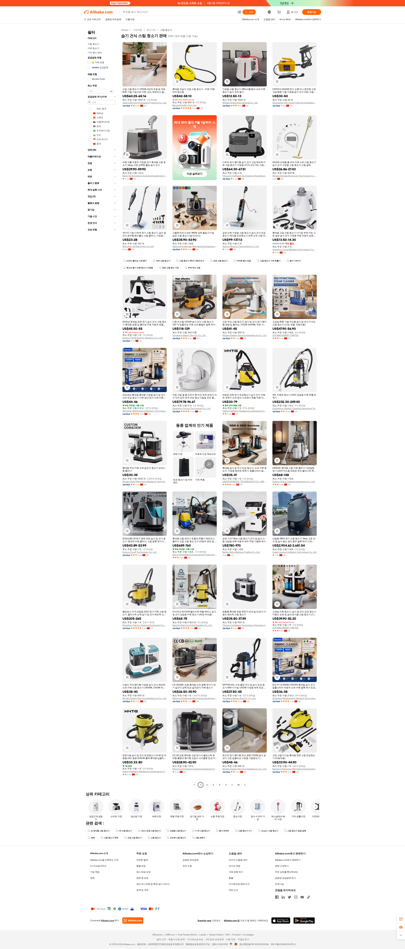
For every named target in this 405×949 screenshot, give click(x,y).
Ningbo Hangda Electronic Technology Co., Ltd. (294, 176)
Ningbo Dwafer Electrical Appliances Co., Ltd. (244, 335)
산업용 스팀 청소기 (178, 831)
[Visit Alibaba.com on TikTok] (308, 897)
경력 (92, 878)
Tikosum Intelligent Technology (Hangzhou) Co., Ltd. (244, 176)
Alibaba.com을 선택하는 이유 (104, 860)
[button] (239, 12)
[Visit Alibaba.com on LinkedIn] (283, 897)
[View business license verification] (231, 944)
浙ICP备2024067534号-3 (283, 944)
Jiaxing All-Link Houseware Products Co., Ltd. (144, 102)
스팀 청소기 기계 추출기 (270, 261)
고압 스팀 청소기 (134, 838)
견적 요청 (187, 866)
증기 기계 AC (295, 261)
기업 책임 (95, 872)
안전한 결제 (142, 860)
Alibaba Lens (107, 920)
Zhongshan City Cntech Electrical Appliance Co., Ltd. (294, 102)
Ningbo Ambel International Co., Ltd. (240, 102)
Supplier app (204, 920)
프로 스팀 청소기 (220, 261)
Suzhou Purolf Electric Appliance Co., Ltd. (142, 338)
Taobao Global (215, 934)
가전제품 (137, 30)
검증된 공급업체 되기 (285, 878)
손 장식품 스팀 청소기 (100, 831)
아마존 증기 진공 (244, 261)
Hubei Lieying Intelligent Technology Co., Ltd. (294, 552)
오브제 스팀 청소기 (178, 838)
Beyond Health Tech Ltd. (184, 105)
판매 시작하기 (282, 866)
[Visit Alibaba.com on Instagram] (296, 897)
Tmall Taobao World (187, 934)
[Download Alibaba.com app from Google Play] (304, 920)
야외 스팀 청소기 (163, 261)
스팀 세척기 (200, 838)
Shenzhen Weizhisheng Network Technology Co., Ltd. (144, 411)
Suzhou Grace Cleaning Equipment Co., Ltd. (293, 481)
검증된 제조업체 (191, 860)
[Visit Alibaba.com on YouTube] (302, 897)
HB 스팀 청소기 (125, 831)
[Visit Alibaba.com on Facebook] (277, 897)
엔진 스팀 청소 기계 (170, 268)
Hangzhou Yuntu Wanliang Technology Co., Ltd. (294, 249)
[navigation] (101, 408)
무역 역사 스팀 (194, 268)
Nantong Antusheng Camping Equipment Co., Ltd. (144, 176)
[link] (401, 919)
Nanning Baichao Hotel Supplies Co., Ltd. (192, 625)
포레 (93, 838)
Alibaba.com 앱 (232, 920)
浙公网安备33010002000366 (254, 944)
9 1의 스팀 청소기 (202, 831)
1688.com (170, 934)
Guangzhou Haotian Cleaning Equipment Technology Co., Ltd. (294, 408)
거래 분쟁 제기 (236, 872)
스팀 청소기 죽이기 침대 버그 (191, 261)
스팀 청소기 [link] (166, 30)
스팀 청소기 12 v (245, 831)
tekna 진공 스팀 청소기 (151, 831)
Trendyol (236, 934)
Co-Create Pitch (98, 866)
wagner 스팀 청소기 (269, 831)
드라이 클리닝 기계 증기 (136, 261)
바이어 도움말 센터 (238, 860)
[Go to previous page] (194, 785)
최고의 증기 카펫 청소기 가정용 (139, 268)
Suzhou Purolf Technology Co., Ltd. (139, 552)
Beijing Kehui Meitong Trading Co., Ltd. (241, 552)
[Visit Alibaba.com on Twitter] (289, 897)
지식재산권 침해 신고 (239, 884)
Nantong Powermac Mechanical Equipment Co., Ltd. (194, 246)
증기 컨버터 (224, 831)
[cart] (279, 12)
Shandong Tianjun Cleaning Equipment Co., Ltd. (144, 625)
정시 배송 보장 (143, 872)
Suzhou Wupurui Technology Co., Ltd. (240, 246)
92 (238, 785)
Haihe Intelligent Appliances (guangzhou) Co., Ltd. (244, 411)
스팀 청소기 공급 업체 (296, 831)
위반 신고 (233, 890)
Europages (248, 934)
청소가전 (151, 30)
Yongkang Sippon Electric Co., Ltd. (189, 335)
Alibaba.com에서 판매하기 (288, 860)
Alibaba (124, 30)
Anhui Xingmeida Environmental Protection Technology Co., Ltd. (194, 554)
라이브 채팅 (234, 866)
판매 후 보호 (142, 878)
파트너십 (279, 884)
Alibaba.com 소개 (99, 853)
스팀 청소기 (156, 838)
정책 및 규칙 (142, 890)
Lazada (202, 934)
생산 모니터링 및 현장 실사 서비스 (153, 884)
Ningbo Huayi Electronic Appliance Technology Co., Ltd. (144, 481)
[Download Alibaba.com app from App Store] (280, 920)
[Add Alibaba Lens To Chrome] (132, 920)
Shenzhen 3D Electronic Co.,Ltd (138, 246)
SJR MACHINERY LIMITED (285, 335)
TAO (227, 934)
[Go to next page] (245, 785)
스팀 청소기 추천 (111, 838)
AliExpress (157, 934)
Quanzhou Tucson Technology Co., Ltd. (191, 408)
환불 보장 (141, 866)
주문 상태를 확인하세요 (286, 872)
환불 (231, 878)
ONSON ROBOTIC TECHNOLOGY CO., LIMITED (244, 481)
